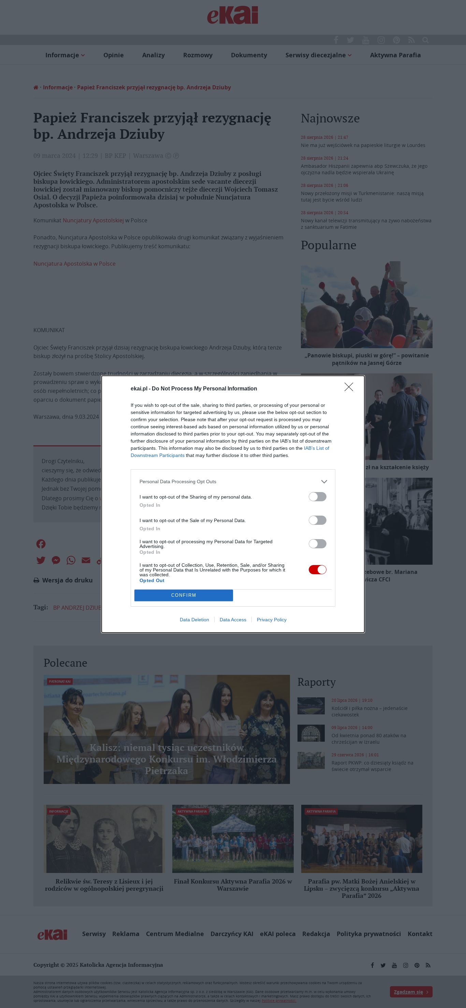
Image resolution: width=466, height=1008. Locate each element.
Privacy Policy (272, 619)
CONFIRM (183, 595)
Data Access (233, 619)
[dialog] (233, 504)
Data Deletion (194, 619)
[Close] (351, 389)
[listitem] (233, 481)
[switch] (317, 496)
